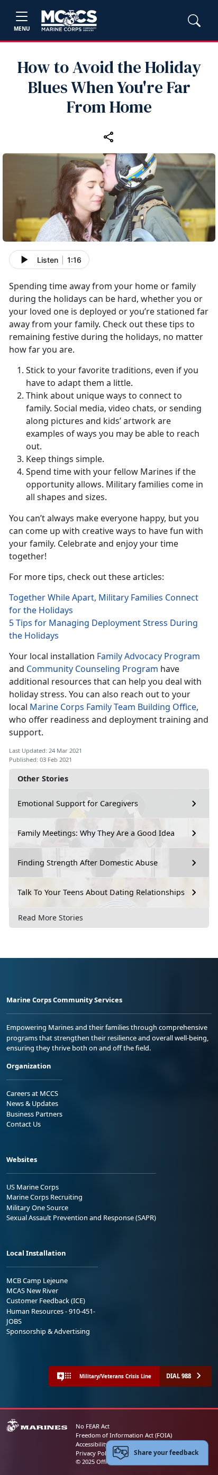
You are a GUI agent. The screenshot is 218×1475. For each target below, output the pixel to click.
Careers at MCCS (32, 1093)
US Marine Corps (32, 1187)
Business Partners (34, 1114)
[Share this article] (109, 136)
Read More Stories (50, 917)
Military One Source (37, 1207)
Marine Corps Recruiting (44, 1197)
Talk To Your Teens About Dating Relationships (101, 892)
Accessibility (92, 1444)
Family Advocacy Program (148, 656)
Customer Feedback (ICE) (45, 1300)
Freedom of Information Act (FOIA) (124, 1435)
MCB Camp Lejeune (37, 1280)
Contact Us (23, 1124)
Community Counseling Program (92, 669)
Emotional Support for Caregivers (77, 803)
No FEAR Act (93, 1426)
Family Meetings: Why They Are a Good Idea (96, 833)
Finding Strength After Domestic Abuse (87, 863)
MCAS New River (32, 1290)
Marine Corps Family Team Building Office (113, 707)
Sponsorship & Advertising (48, 1331)
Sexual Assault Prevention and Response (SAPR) (81, 1217)
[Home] (69, 20)
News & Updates (32, 1103)
